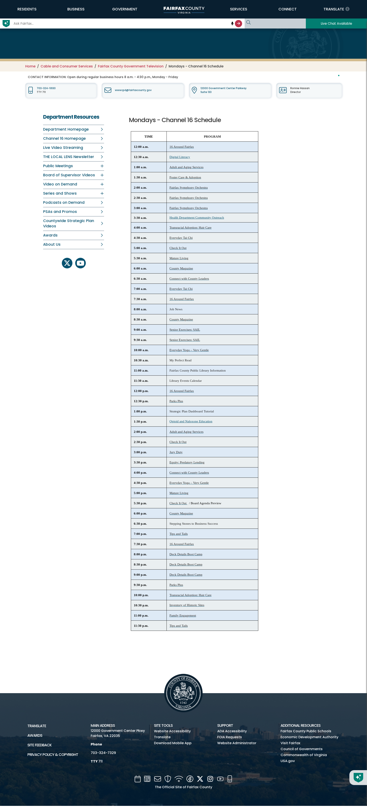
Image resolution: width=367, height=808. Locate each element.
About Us (52, 244)
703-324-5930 (46, 88)
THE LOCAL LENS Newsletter (68, 156)
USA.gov (288, 760)
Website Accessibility (172, 731)
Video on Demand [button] (60, 184)
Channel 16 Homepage (64, 138)
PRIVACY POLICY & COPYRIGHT (52, 754)
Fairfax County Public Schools (306, 731)
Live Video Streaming (63, 147)
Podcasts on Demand (64, 202)
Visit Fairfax (290, 743)
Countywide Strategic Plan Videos (68, 223)
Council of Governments (302, 749)
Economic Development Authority (309, 737)
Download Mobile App (173, 743)
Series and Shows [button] (60, 193)
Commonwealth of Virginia (304, 754)
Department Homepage (66, 129)
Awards (50, 235)
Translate (36, 725)
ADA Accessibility (232, 731)
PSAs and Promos (60, 211)
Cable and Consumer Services (67, 66)
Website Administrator (236, 743)
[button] (27, 9)
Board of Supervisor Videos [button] (69, 175)
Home (30, 66)
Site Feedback (39, 745)
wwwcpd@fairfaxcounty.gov (133, 90)
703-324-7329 (103, 752)
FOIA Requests (229, 737)
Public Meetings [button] (58, 165)
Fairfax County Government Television (131, 66)
